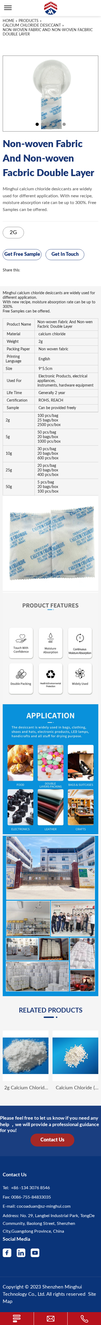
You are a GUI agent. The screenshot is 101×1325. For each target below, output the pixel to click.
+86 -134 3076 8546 (29, 1188)
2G (13, 232)
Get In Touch (65, 254)
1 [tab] (37, 124)
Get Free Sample (22, 254)
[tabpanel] (50, 93)
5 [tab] (58, 124)
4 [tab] (53, 124)
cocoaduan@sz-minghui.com (43, 1206)
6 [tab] (64, 124)
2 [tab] (42, 124)
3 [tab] (48, 124)
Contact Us (52, 1140)
